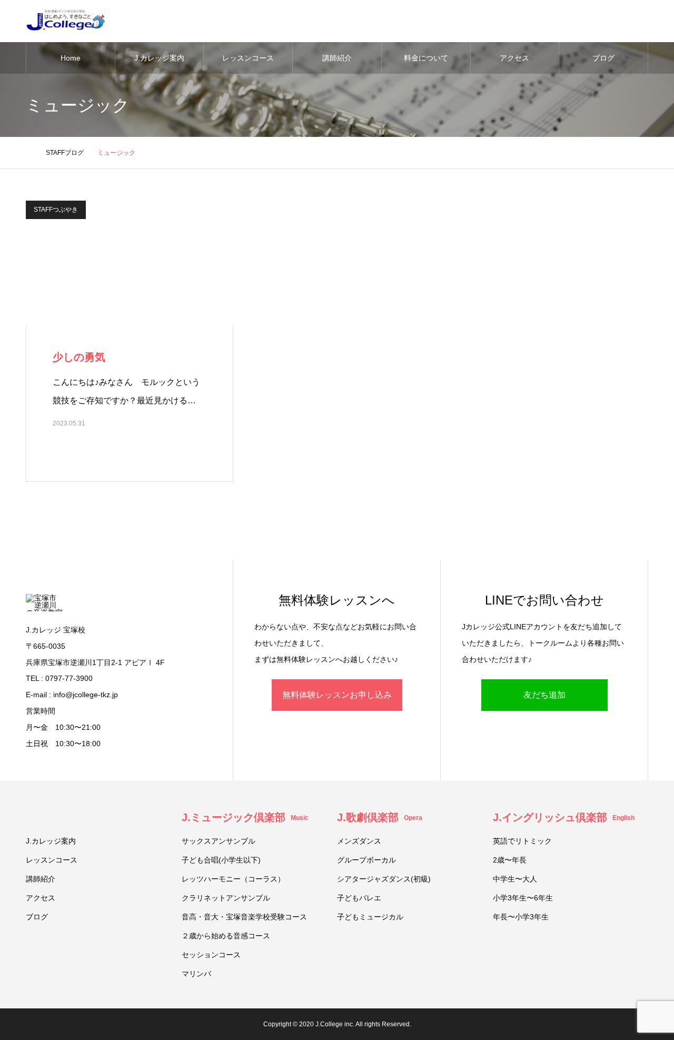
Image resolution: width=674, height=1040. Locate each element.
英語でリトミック (522, 841)
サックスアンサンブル (218, 841)
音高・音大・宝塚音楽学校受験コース (244, 917)
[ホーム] (29, 152)
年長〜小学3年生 (521, 917)
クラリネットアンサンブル (226, 898)
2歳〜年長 (510, 860)
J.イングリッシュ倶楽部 (564, 817)
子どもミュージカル (370, 917)
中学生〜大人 (515, 879)
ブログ (603, 58)
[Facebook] (56, 1024)
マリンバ (196, 973)
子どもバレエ (359, 898)
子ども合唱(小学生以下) (221, 860)
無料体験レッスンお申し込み (337, 694)
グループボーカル (366, 860)
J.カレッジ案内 (159, 58)
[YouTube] (70, 1024)
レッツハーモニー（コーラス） (233, 879)
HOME (30, 816)
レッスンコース (248, 58)
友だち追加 (544, 694)
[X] (41, 1024)
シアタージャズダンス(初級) (384, 879)
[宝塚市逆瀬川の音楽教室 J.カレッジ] (65, 21)
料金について (426, 58)
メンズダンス (359, 841)
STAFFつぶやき (56, 209)
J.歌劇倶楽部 (379, 817)
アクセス (514, 58)
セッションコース (211, 954)
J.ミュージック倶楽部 (245, 817)
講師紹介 (337, 58)
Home (71, 58)
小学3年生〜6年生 (523, 898)
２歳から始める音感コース (226, 936)
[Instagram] (27, 1024)
